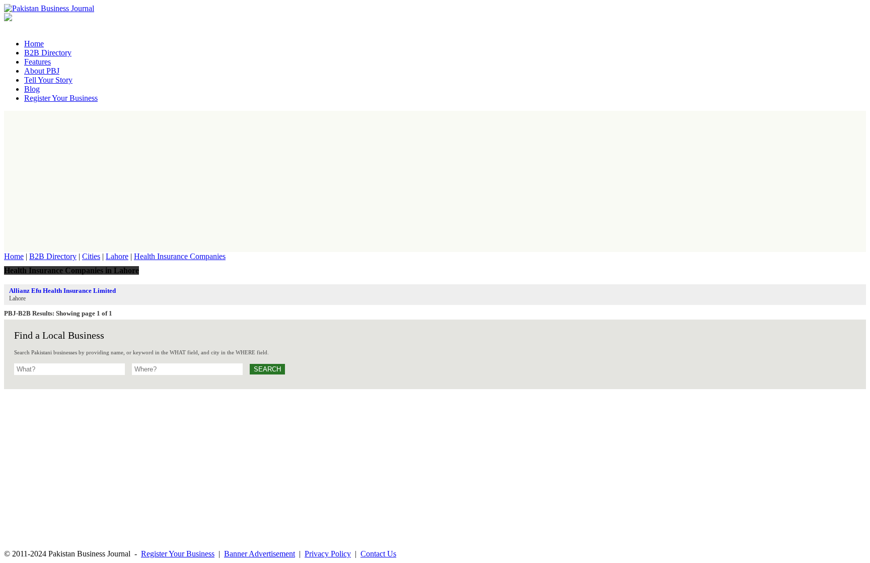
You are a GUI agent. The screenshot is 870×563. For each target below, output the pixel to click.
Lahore (117, 256)
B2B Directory (53, 256)
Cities (91, 256)
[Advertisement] (435, 181)
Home (14, 256)
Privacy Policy (328, 553)
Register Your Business (177, 553)
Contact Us (378, 553)
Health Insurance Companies (180, 256)
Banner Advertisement (259, 553)
